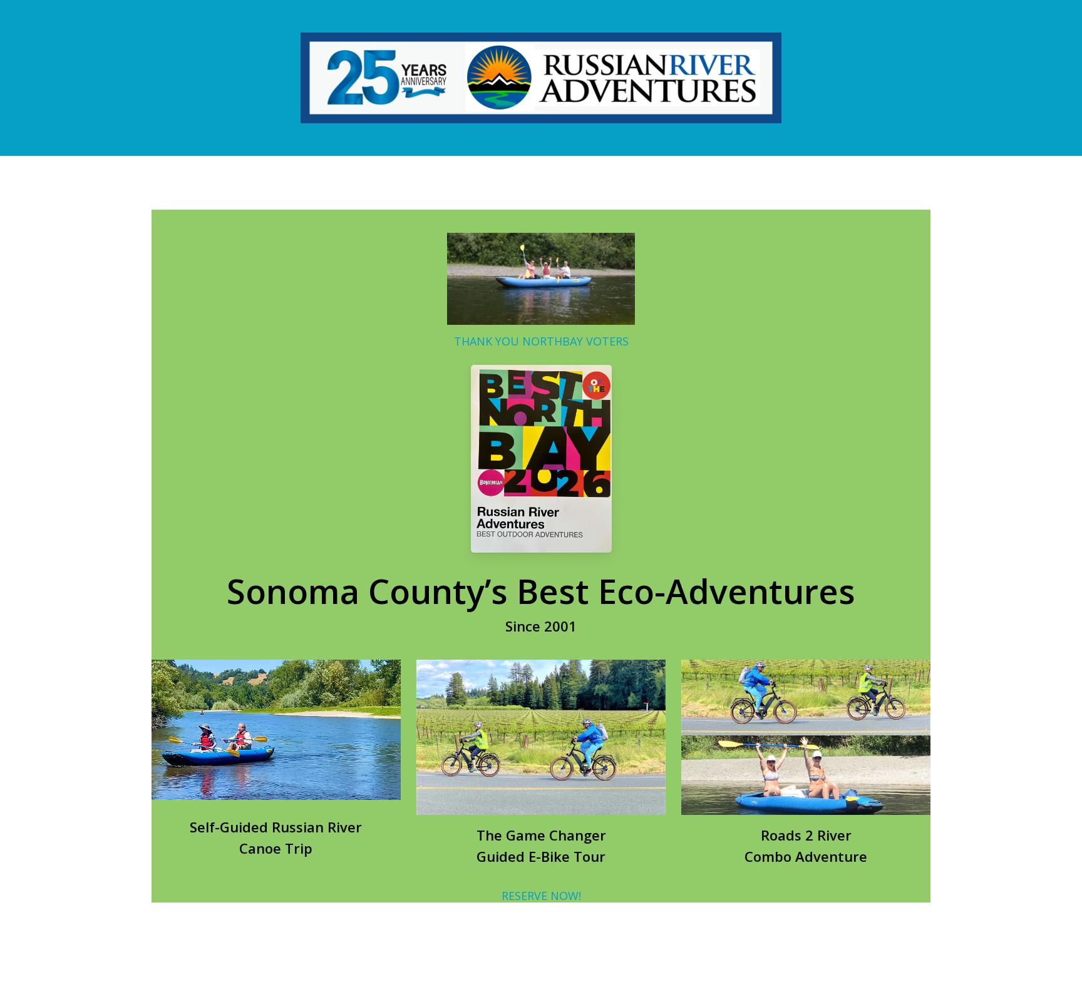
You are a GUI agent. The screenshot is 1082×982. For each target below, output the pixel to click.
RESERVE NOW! (541, 895)
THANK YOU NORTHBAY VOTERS (541, 341)
